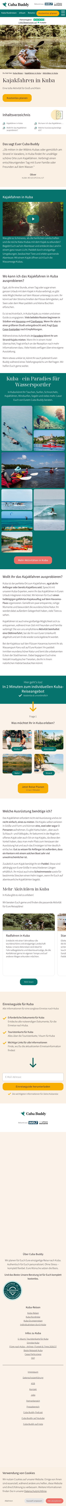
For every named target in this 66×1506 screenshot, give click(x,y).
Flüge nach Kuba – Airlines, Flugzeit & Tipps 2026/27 (33, 1346)
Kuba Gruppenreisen (33, 1320)
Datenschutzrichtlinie (35, 1491)
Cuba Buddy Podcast (33, 1412)
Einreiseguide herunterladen (33, 1086)
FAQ (33, 1358)
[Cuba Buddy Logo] (16, 5)
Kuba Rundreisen (8, 13)
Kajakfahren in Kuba (33, 73)
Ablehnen (9, 1500)
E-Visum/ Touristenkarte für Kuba (33, 1338)
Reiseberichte (34, 13)
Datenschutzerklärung (33, 1377)
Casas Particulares (33, 1354)
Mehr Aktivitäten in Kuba (33, 560)
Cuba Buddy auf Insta (33, 1424)
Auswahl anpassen (34, 1500)
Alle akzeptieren (54, 1500)
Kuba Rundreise (33, 1316)
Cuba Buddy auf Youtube (33, 1418)
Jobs (33, 1394)
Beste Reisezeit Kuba (33, 1350)
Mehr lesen (28, 981)
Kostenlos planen (48, 13)
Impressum (33, 1371)
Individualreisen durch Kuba (33, 1324)
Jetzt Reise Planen (33, 788)
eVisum (22, 13)
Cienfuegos (37, 321)
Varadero (38, 335)
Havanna (21, 321)
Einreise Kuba (33, 1342)
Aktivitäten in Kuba (50, 73)
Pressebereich (33, 1406)
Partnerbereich (33, 1400)
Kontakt (33, 1389)
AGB (33, 1383)
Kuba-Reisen (18, 73)
